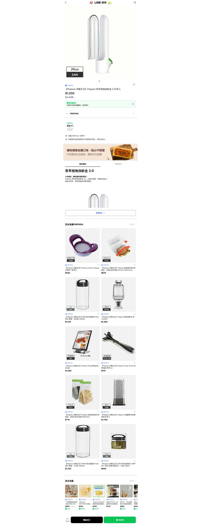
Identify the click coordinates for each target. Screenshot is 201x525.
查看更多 (99, 213)
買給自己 (86, 520)
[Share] (134, 84)
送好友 (121, 520)
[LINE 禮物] (100, 2)
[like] (98, 265)
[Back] (66, 2)
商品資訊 (82, 164)
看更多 (132, 224)
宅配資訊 (118, 164)
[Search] (135, 2)
